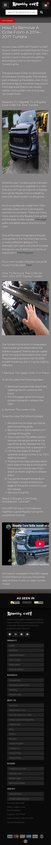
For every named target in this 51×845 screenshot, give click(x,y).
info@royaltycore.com (19, 799)
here (29, 265)
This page (41, 219)
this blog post (25, 252)
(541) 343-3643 (15, 794)
